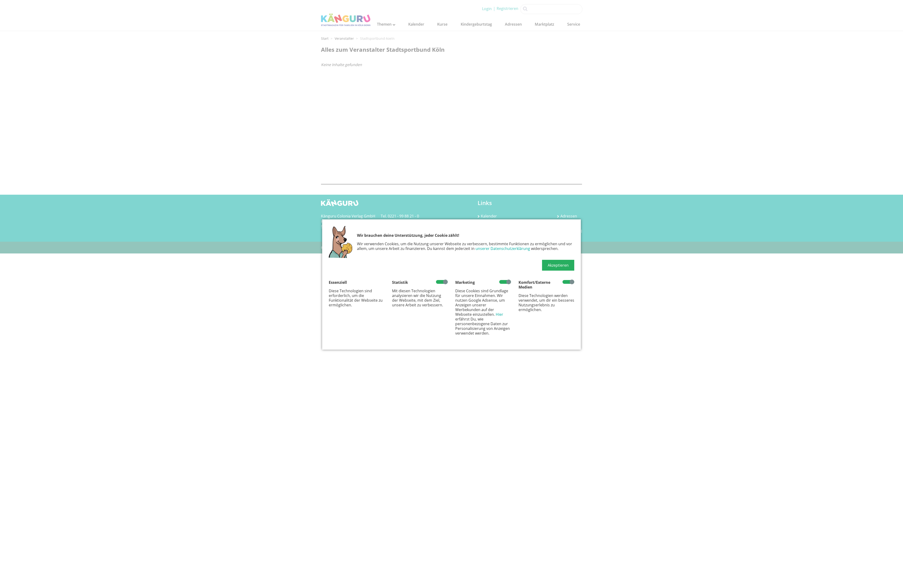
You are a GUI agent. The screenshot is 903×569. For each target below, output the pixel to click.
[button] (558, 265)
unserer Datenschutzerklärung (502, 248)
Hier (499, 314)
